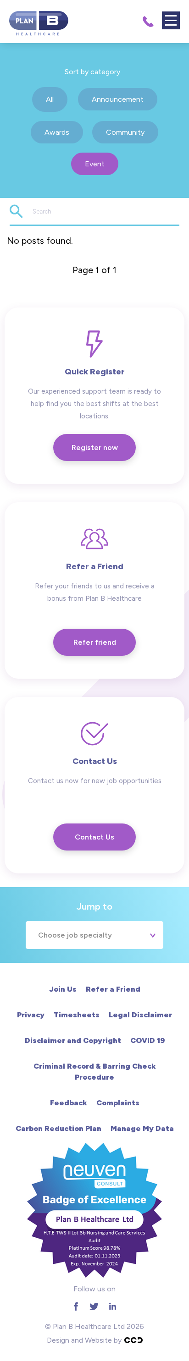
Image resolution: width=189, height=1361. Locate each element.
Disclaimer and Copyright (73, 1040)
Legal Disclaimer (140, 1014)
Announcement (118, 99)
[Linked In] (112, 1306)
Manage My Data (142, 1128)
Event (95, 163)
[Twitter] (94, 1306)
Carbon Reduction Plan (58, 1128)
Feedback (68, 1102)
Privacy (30, 1014)
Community (125, 132)
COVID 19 (147, 1040)
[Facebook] (75, 1306)
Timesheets (77, 1014)
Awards (56, 132)
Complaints (117, 1102)
